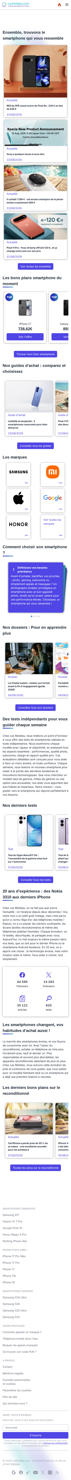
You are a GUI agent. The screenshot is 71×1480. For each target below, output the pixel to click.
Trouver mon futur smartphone (35, 354)
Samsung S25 (11, 1317)
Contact (7, 1366)
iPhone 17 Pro (11, 1262)
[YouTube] (35, 1472)
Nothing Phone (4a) (15, 1241)
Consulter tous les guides (35, 445)
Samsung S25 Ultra (15, 1310)
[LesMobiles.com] (16, 4)
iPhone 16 (9, 1282)
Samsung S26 (11, 1304)
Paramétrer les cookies (17, 1390)
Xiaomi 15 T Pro (12, 1221)
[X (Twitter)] (43, 1472)
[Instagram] (50, 1472)
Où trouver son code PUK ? (20, 1351)
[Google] (14, 1472)
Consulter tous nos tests (36, 879)
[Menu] (66, 5)
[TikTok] (28, 1472)
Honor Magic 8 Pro (14, 1234)
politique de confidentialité (55, 1443)
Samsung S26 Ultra (15, 1297)
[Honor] (18, 527)
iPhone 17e (9, 1275)
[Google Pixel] (53, 501)
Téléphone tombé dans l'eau (20, 1338)
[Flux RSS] (57, 1472)
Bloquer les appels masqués (20, 1345)
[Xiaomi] (53, 474)
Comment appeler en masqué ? (22, 1332)
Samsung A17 (11, 1215)
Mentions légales (13, 1373)
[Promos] (59, 5)
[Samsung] (18, 474)
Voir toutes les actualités (35, 266)
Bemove (15, 1463)
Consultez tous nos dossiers (35, 707)
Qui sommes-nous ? (15, 1403)
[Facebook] (21, 1472)
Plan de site (10, 1397)
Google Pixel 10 (12, 1228)
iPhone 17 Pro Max (14, 1256)
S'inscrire (35, 1435)
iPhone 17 (9, 1269)
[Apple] (18, 501)
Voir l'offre (25, 336)
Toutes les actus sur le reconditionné (35, 1167)
